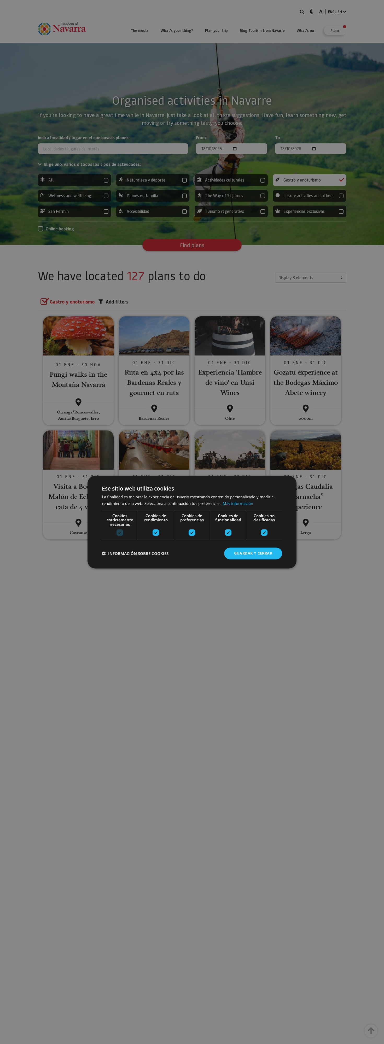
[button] (135, 553)
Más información (238, 503)
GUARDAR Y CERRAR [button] (253, 553)
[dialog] (192, 522)
